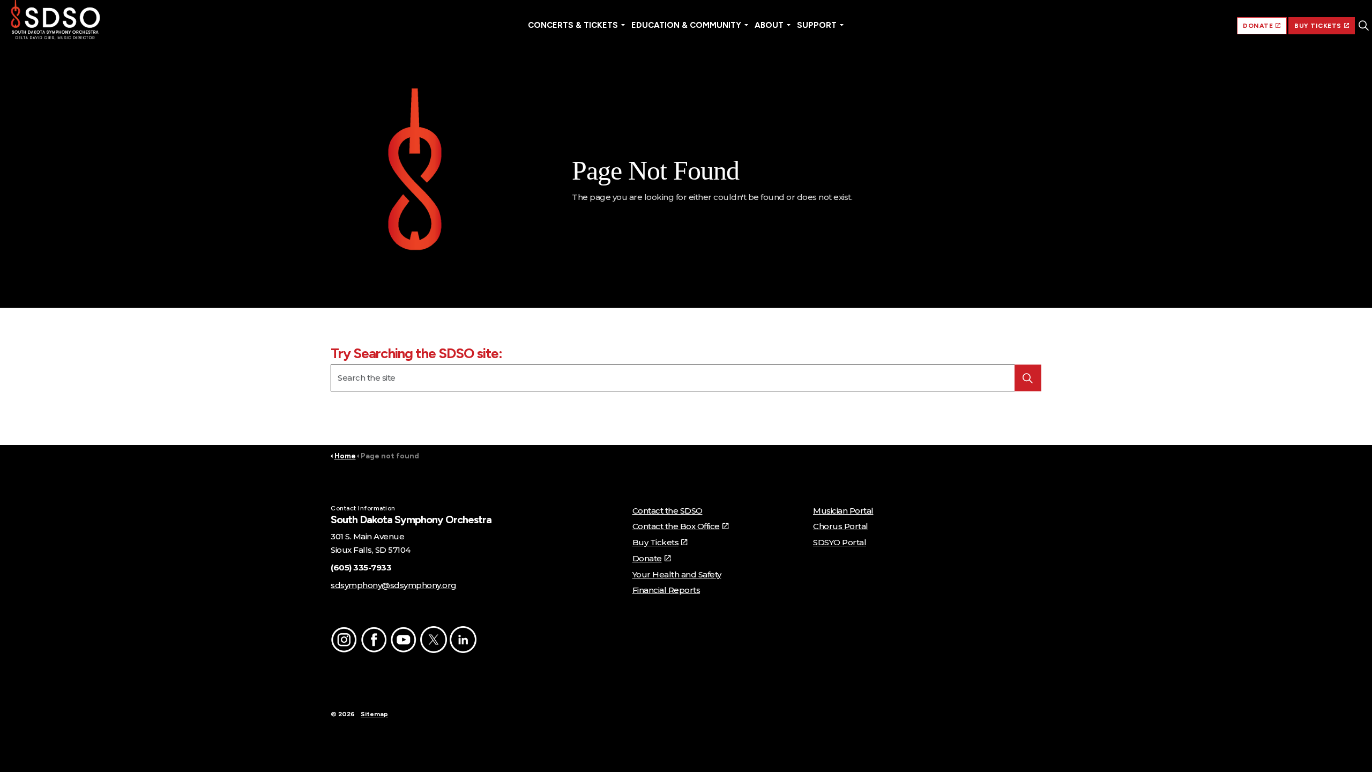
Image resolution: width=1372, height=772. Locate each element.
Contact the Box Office (676, 526)
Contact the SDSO (667, 511)
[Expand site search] (1363, 25)
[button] (415, 172)
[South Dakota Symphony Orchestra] (55, 21)
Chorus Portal (840, 526)
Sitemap (374, 714)
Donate (647, 558)
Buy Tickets (655, 542)
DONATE (1258, 25)
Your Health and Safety (676, 574)
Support (817, 25)
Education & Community (686, 25)
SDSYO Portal (839, 542)
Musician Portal (843, 511)
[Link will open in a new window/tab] (344, 639)
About (769, 25)
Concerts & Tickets (573, 25)
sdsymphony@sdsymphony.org (394, 585)
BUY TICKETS (1317, 25)
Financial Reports (666, 590)
